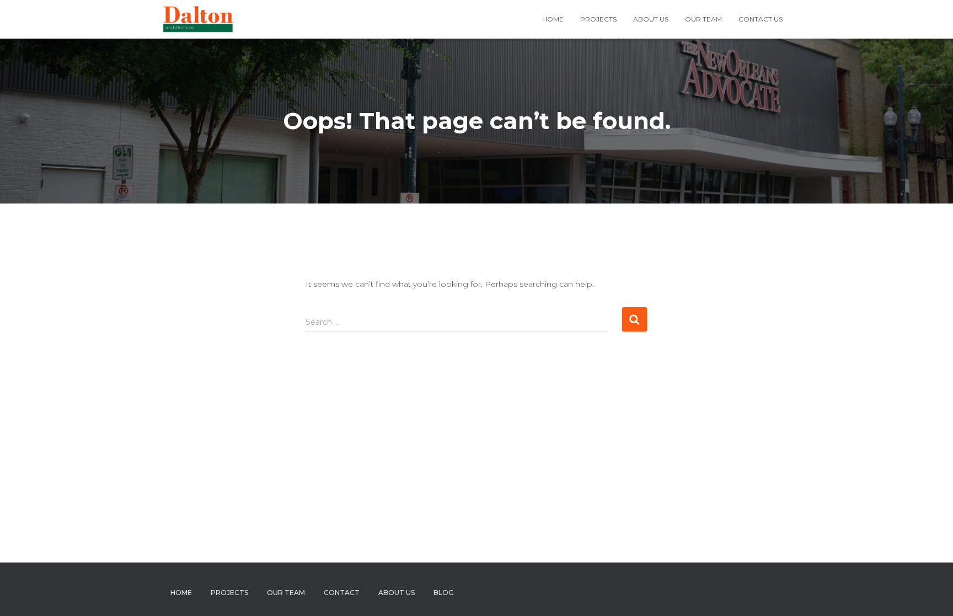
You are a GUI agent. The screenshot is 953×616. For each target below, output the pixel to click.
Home (553, 19)
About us (650, 19)
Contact (342, 592)
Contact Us (760, 19)
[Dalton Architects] (198, 19)
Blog (443, 592)
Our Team (703, 19)
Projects (598, 19)
